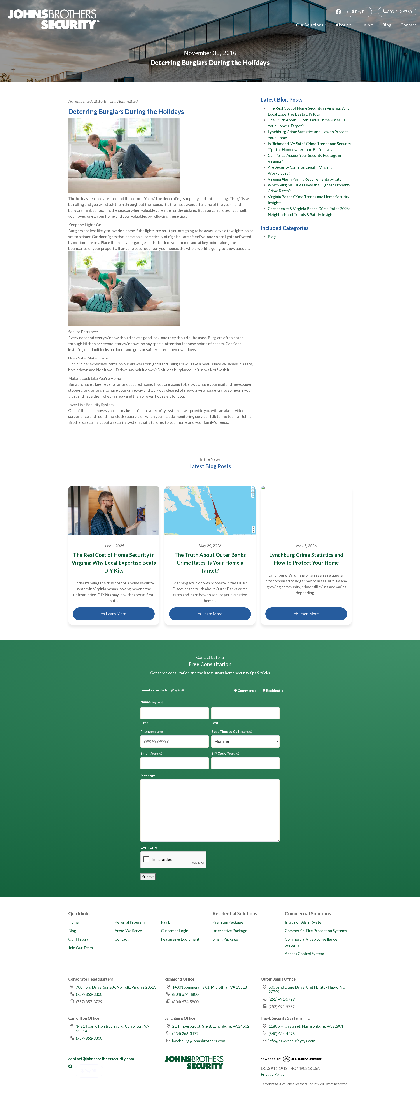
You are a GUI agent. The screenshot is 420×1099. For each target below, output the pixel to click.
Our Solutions (310, 24)
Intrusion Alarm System (304, 922)
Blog (386, 24)
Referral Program (130, 922)
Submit (148, 876)
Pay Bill (360, 11)
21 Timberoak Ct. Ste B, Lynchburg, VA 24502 (210, 1026)
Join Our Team (80, 947)
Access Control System (304, 953)
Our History (78, 939)
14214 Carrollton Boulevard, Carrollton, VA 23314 (112, 1028)
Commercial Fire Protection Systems (316, 930)
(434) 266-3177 (185, 1033)
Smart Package (225, 939)
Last (215, 722)
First (144, 722)
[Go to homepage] (54, 19)
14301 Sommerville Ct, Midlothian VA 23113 (209, 987)
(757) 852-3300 (89, 994)
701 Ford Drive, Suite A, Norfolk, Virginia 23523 (116, 987)
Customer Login (174, 930)
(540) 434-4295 (281, 1033)
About (342, 24)
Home (73, 922)
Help (365, 24)
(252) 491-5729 (281, 999)
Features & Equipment (180, 939)
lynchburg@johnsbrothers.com (198, 1040)
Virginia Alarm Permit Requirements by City (304, 179)
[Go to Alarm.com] (291, 1060)
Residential (271, 690)
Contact (408, 24)
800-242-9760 (399, 11)
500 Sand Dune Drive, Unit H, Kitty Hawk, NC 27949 (306, 989)
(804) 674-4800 (185, 994)
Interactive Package (230, 930)
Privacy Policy (272, 1074)
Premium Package (228, 922)
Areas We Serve (128, 930)
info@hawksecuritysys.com (291, 1040)
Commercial (244, 690)
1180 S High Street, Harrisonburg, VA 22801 (305, 1026)
